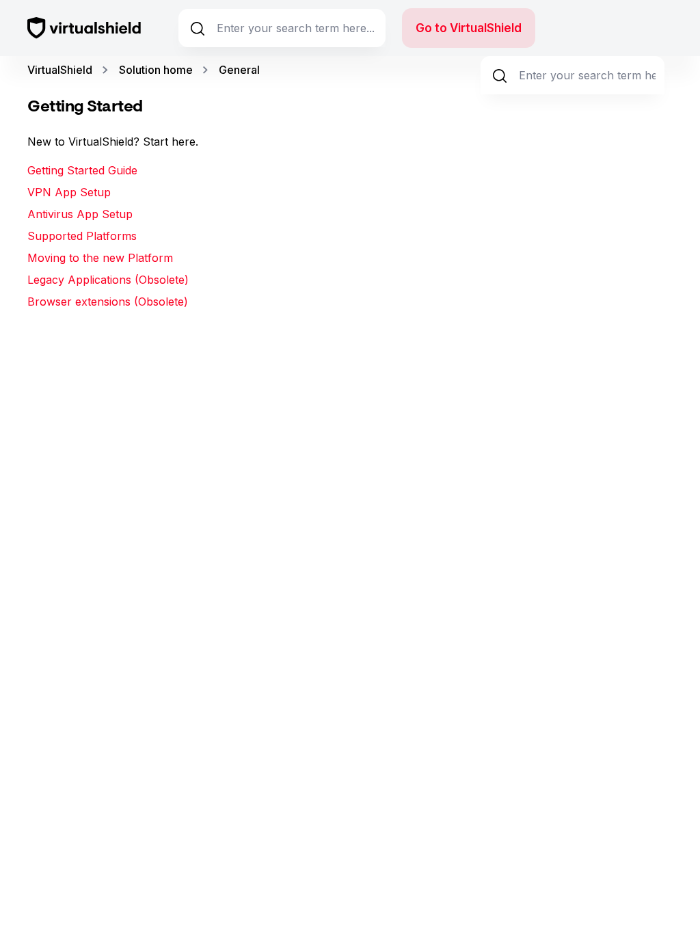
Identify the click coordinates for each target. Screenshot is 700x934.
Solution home (156, 70)
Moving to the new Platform (100, 258)
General (239, 70)
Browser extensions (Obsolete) (107, 301)
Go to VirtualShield (469, 28)
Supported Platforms (82, 236)
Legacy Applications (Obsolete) (108, 279)
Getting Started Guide (82, 170)
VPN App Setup (69, 192)
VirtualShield (59, 70)
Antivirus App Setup (80, 214)
